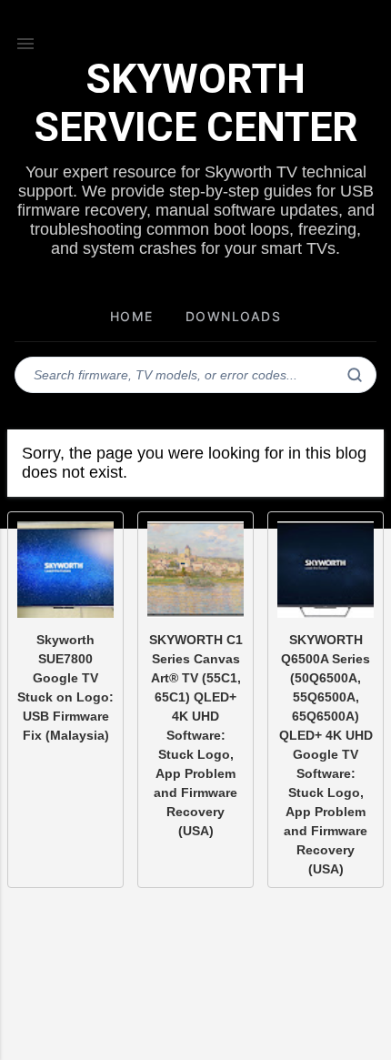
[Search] (354, 374)
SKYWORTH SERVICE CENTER (196, 103)
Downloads (233, 316)
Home (132, 316)
